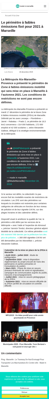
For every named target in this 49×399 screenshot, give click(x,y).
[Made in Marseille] (24, 6)
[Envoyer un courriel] (14, 72)
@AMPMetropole (21, 148)
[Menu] (45, 7)
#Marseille (12, 158)
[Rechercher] (4, 7)
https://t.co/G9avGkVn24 (19, 168)
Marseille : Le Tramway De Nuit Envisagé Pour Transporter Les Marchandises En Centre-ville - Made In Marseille (23, 363)
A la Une (15, 16)
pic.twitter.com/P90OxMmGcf (21, 171)
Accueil (8, 16)
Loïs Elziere (8, 72)
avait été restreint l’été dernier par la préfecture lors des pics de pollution (24, 234)
